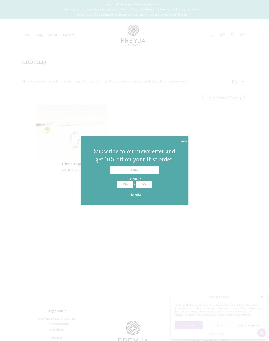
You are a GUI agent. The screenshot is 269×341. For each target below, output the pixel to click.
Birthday (134, 179)
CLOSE (183, 141)
